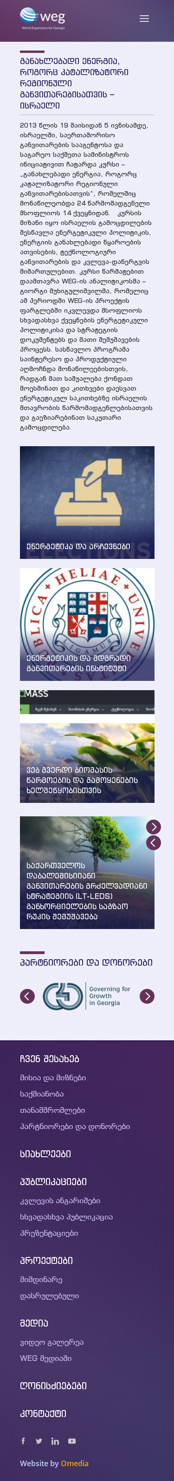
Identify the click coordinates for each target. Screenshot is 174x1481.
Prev (153, 842)
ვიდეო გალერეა (52, 1341)
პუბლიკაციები (53, 1181)
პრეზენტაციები (49, 1232)
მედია (34, 1323)
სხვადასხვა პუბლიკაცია (66, 1216)
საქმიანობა (42, 1093)
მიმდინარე (41, 1279)
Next (153, 827)
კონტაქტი (43, 1413)
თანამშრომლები (52, 1110)
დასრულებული (49, 1295)
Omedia (75, 1463)
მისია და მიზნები (53, 1077)
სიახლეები (45, 1154)
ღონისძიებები (53, 1385)
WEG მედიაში (45, 1358)
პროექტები (46, 1260)
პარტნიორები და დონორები (75, 1126)
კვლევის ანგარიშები (60, 1200)
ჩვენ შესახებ (49, 1058)
